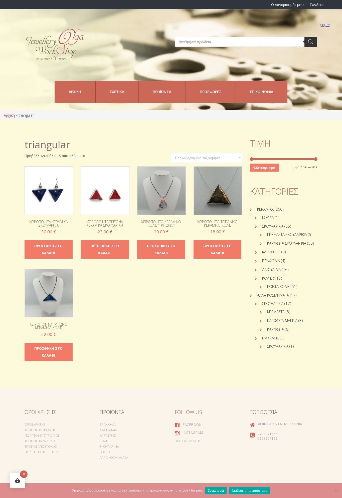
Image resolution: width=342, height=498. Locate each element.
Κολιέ (267, 278)
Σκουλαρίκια (272, 226)
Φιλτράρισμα (264, 167)
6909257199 (267, 438)
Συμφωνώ (216, 490)
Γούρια (268, 217)
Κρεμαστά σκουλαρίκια (287, 234)
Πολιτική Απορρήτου (42, 452)
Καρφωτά (275, 329)
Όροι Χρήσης (35, 424)
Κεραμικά (265, 209)
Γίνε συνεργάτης (188, 440)
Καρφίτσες (271, 251)
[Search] (310, 42)
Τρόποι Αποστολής (41, 446)
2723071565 (267, 433)
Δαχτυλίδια (271, 269)
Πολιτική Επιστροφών (42, 435)
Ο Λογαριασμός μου (287, 4)
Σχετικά (117, 91)
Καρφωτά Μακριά (282, 320)
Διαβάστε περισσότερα (249, 490)
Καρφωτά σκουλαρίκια (286, 243)
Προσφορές (210, 91)
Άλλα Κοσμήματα (273, 295)
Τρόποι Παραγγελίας (41, 441)
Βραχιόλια (271, 260)
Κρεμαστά (276, 311)
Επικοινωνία (261, 91)
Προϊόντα (162, 91)
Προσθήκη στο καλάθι (48, 249)
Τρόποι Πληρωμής (40, 430)
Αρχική (75, 91)
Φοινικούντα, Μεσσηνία (279, 423)
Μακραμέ (270, 337)
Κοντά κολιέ (278, 286)
